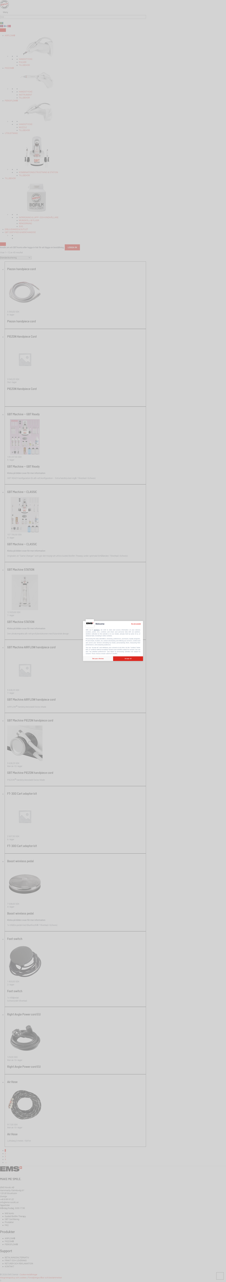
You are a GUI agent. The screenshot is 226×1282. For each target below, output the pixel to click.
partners (97, 630)
